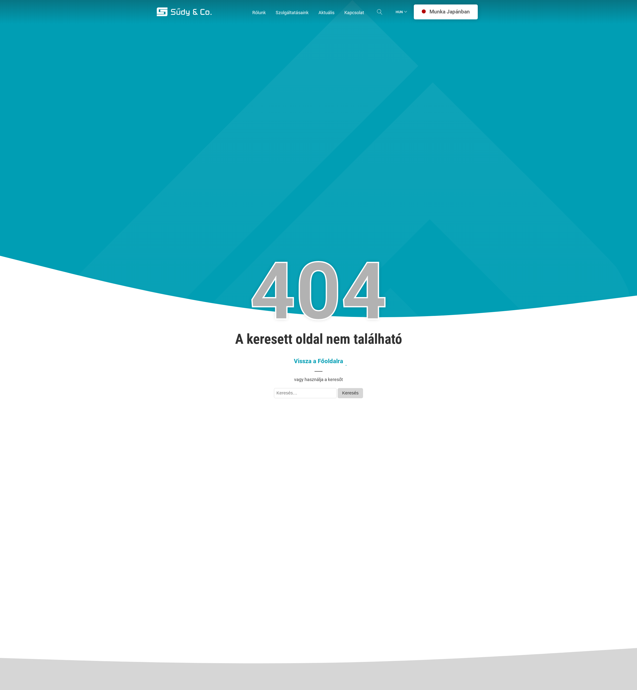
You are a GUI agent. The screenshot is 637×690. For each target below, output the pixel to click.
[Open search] (379, 12)
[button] (259, 13)
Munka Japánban (449, 12)
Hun (399, 12)
